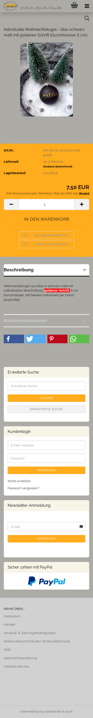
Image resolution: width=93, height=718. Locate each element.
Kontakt (9, 624)
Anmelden (46, 470)
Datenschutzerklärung (20, 658)
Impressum (12, 616)
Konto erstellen (19, 481)
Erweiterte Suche (46, 409)
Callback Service (16, 666)
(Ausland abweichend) (57, 166)
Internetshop (30, 711)
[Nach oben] (79, 710)
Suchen (46, 398)
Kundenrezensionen (25, 320)
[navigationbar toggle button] (87, 6)
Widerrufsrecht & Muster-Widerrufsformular (37, 641)
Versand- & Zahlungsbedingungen (30, 633)
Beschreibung (18, 269)
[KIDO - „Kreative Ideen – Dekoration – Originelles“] (31, 6)
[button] (11, 204)
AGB (7, 650)
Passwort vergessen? (23, 488)
